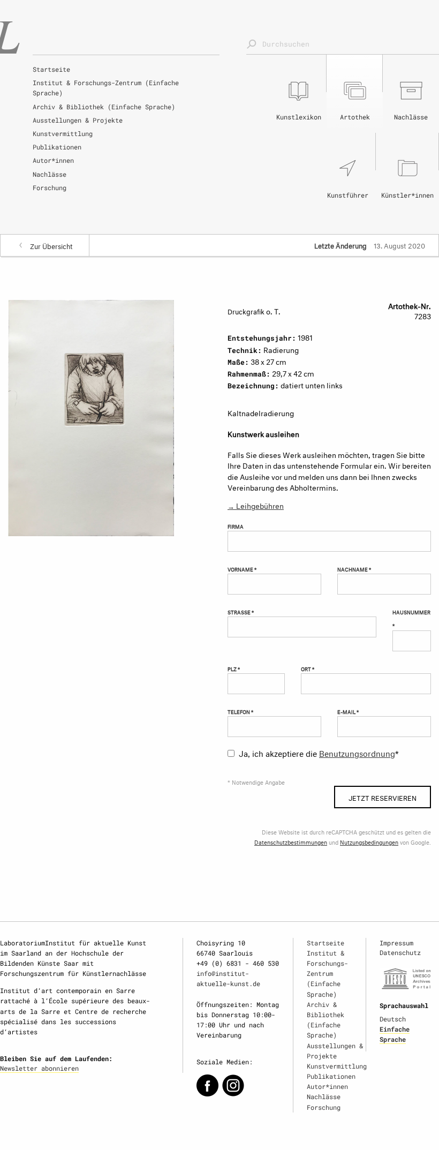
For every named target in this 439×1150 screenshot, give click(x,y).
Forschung (49, 187)
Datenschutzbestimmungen (290, 841)
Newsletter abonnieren (39, 1068)
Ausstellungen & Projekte (78, 120)
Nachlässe (49, 174)
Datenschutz (400, 952)
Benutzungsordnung (357, 752)
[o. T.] (91, 416)
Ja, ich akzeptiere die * (319, 752)
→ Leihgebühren (256, 504)
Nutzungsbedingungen (369, 841)
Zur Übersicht (51, 245)
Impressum (396, 942)
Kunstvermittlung (63, 133)
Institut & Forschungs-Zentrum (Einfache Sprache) (106, 87)
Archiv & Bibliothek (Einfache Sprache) (104, 106)
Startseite (51, 69)
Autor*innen (53, 160)
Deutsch (393, 1018)
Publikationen (57, 146)
